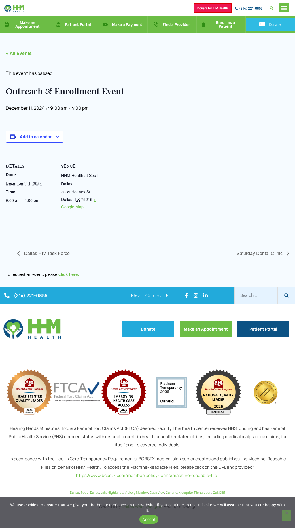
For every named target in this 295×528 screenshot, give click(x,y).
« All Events (19, 53)
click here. (68, 274)
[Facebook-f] (186, 295)
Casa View (157, 492)
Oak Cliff (219, 492)
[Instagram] (195, 295)
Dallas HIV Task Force (46, 253)
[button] (284, 7)
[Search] (286, 295)
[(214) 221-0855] (236, 8)
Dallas (74, 492)
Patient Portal (78, 24)
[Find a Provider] (156, 24)
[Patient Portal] (58, 24)
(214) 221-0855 (250, 8)
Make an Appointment (27, 24)
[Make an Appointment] (6, 24)
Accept (149, 519)
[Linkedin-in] (205, 295)
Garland (171, 492)
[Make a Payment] (105, 24)
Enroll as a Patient (225, 24)
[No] (286, 515)
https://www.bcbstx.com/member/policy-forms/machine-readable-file (146, 475)
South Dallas (89, 492)
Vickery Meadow (136, 492)
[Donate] (262, 24)
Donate (275, 24)
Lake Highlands (112, 492)
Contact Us (157, 295)
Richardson (202, 492)
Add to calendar (36, 136)
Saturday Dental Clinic (260, 253)
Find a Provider (176, 24)
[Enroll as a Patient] (203, 24)
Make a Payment (127, 24)
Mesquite (186, 492)
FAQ (135, 295)
